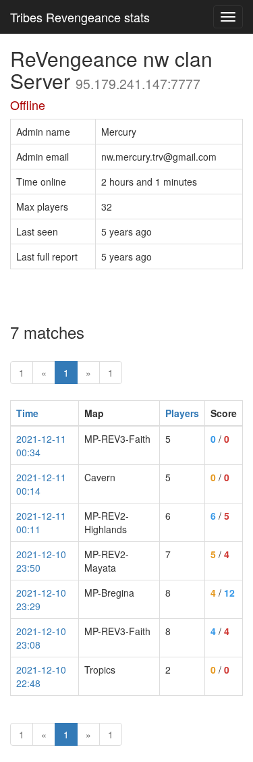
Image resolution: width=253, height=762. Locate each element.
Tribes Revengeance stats (80, 17)
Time (27, 413)
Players (182, 413)
